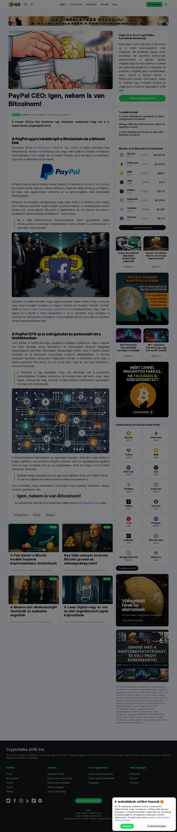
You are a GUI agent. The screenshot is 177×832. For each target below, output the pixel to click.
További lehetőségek (157, 826)
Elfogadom (127, 826)
